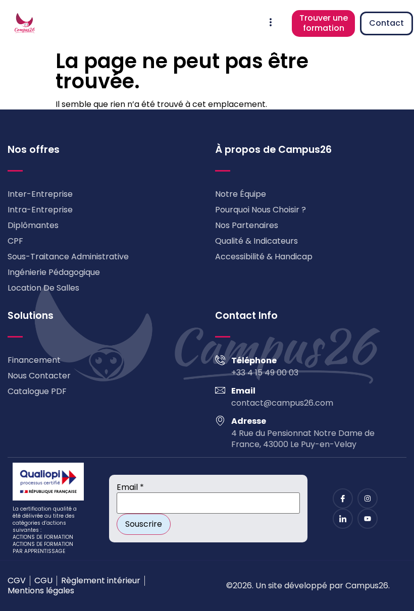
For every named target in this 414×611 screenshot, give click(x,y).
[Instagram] (367, 498)
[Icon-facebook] (343, 498)
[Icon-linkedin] (343, 519)
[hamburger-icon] (270, 23)
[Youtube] (367, 519)
